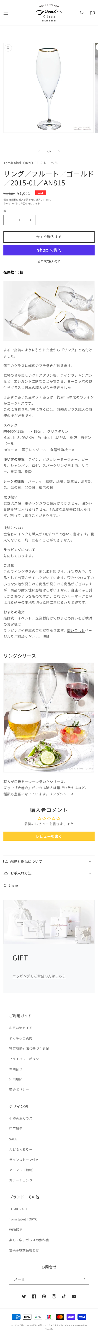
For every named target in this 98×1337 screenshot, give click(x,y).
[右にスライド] (59, 151)
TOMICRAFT (18, 1209)
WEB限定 (16, 1229)
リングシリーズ (61, 793)
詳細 (46, 636)
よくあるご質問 (20, 1038)
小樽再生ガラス (20, 1118)
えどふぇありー (20, 1149)
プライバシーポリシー (25, 1058)
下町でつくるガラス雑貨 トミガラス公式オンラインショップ (47, 1325)
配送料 (12, 199)
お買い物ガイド (20, 1027)
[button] (6, 13)
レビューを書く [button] (49, 836)
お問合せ (15, 1069)
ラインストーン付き (24, 1159)
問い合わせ (76, 630)
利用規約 (15, 1079)
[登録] (84, 1279)
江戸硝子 (15, 1128)
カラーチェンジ (20, 1180)
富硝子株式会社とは (24, 1250)
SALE (13, 1139)
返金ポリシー (19, 1089)
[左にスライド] (39, 151)
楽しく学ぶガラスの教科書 (29, 1240)
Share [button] (13, 885)
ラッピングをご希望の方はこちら (21, 203)
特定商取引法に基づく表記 (29, 1048)
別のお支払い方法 (49, 261)
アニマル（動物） (22, 1170)
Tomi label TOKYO (23, 1219)
